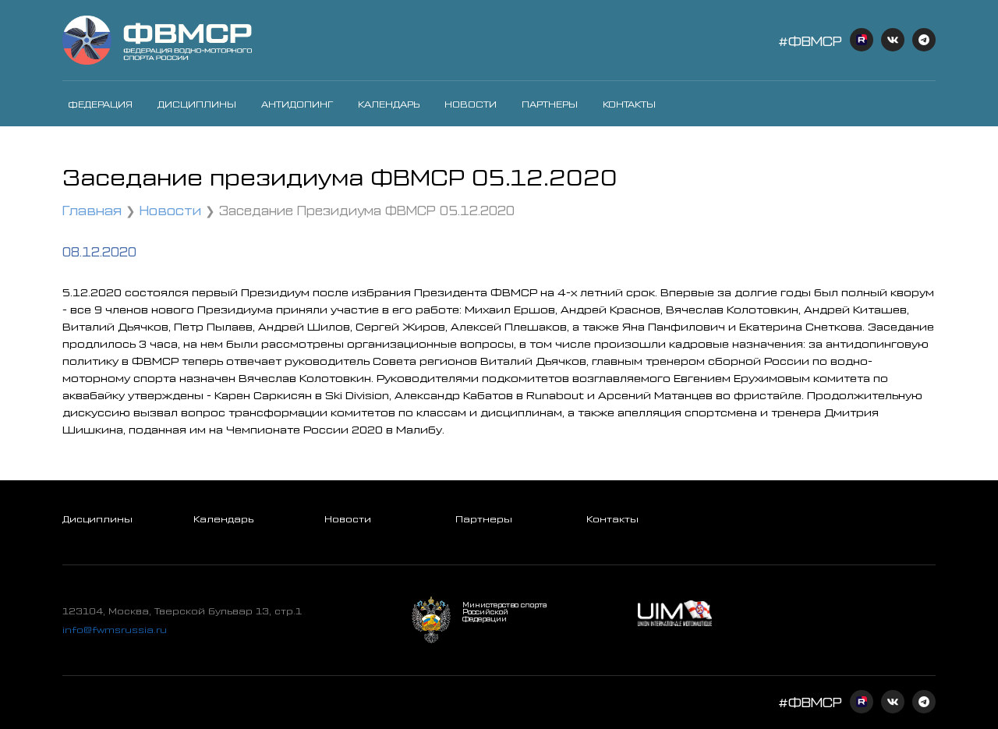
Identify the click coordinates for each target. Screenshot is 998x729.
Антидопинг (297, 103)
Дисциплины (196, 103)
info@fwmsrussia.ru (114, 629)
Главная (92, 209)
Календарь (388, 103)
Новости (470, 103)
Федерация (100, 103)
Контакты (629, 103)
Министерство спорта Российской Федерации (504, 611)
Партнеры (550, 103)
